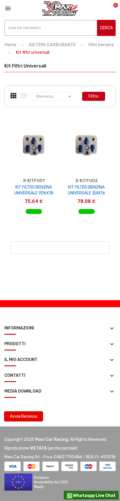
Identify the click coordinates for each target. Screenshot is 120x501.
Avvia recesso (23, 416)
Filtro (93, 96)
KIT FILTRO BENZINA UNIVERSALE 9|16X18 (33, 190)
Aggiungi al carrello (33, 214)
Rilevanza (54, 96)
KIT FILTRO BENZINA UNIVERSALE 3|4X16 (86, 190)
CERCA (106, 27)
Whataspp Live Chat (94, 495)
